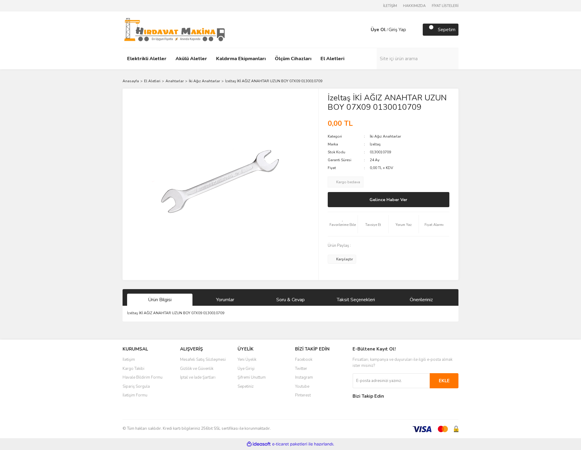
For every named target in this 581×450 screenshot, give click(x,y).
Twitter (301, 368)
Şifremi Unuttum (252, 377)
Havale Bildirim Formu (142, 377)
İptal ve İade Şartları (197, 377)
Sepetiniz (246, 386)
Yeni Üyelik (247, 359)
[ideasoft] (259, 444)
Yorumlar (225, 299)
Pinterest (303, 395)
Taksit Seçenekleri (356, 299)
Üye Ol (378, 30)
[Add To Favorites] (343, 224)
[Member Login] (364, 29)
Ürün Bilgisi (160, 299)
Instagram (304, 377)
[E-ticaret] (289, 444)
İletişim (129, 359)
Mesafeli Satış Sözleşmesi (203, 359)
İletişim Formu (135, 395)
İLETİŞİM (390, 5)
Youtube (302, 386)
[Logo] (174, 29)
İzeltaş (375, 144)
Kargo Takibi (133, 368)
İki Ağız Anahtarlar (385, 136)
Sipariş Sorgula (136, 386)
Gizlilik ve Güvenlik (196, 368)
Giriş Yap (397, 30)
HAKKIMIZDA (414, 5)
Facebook (303, 359)
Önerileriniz (421, 299)
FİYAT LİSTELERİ (445, 5)
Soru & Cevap (290, 299)
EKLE (444, 381)
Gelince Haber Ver (388, 200)
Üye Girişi (246, 368)
